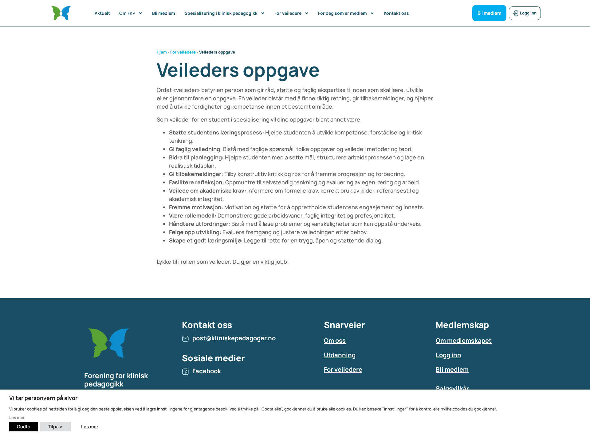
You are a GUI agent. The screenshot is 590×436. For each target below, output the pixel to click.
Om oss (335, 340)
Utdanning (340, 355)
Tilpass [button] (55, 426)
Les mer (17, 417)
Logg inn (448, 355)
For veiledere (287, 13)
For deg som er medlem (342, 13)
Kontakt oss (396, 13)
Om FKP (127, 13)
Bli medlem (163, 13)
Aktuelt (102, 13)
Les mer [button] (89, 426)
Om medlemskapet (464, 340)
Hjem (162, 52)
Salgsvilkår (452, 388)
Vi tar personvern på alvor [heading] (43, 398)
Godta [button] (23, 426)
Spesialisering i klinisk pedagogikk (221, 13)
